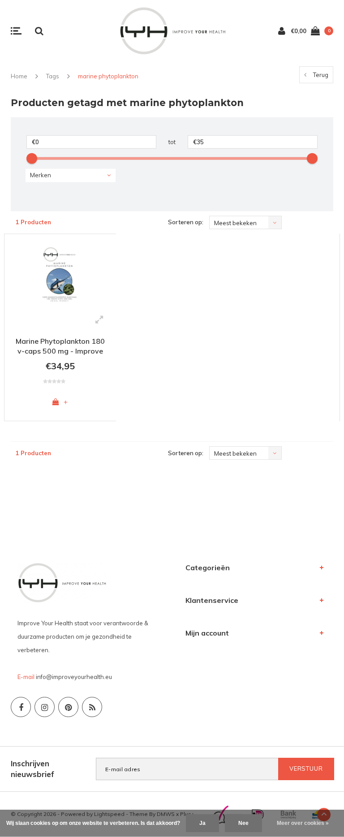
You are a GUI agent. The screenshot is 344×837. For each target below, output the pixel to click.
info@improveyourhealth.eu (74, 676)
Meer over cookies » (303, 823)
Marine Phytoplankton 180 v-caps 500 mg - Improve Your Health (60, 348)
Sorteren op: (185, 222)
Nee (243, 823)
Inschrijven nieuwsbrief (32, 769)
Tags (52, 76)
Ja (202, 823)
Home (19, 76)
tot (172, 141)
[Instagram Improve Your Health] (44, 707)
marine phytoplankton (108, 76)
